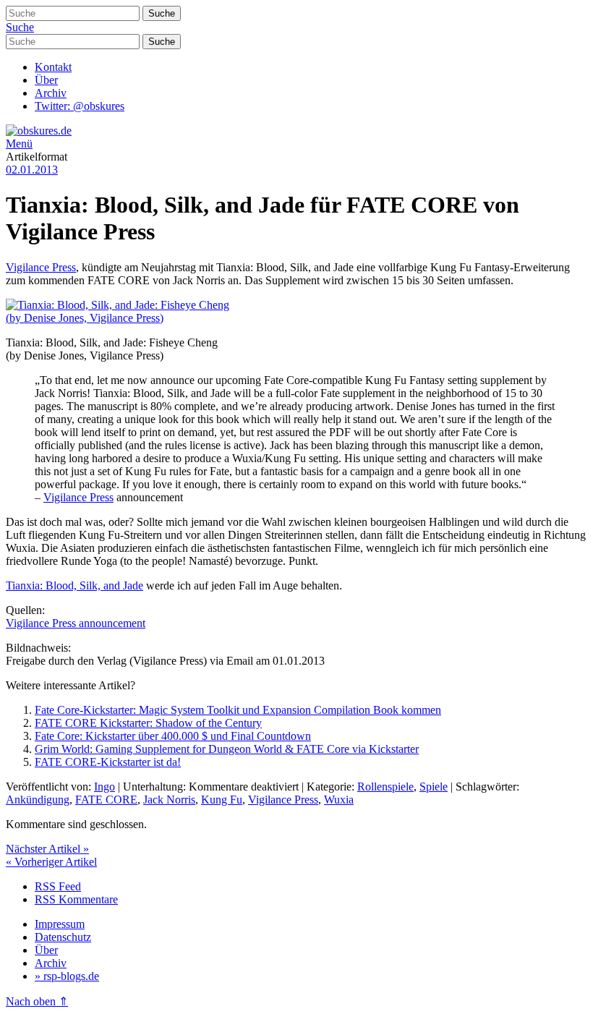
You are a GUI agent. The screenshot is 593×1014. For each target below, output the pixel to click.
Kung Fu (221, 799)
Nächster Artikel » (47, 849)
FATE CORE (106, 799)
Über (46, 80)
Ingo (104, 786)
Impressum (60, 924)
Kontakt (53, 67)
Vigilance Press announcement (75, 623)
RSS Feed (58, 886)
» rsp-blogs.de (67, 976)
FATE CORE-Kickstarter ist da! (108, 762)
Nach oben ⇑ (37, 1001)
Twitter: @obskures (79, 106)
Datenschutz (63, 937)
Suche (20, 27)
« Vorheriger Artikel (51, 862)
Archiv (51, 93)
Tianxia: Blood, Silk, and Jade (74, 585)
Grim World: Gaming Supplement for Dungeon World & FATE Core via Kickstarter (227, 749)
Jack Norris (169, 799)
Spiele (433, 786)
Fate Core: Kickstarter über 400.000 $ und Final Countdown (173, 736)
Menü (19, 143)
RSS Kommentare (76, 899)
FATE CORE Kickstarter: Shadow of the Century (148, 723)
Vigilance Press (41, 267)
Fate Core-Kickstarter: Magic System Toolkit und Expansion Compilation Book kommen (238, 710)
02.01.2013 (32, 169)
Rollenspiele (385, 786)
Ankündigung (37, 799)
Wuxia (339, 799)
